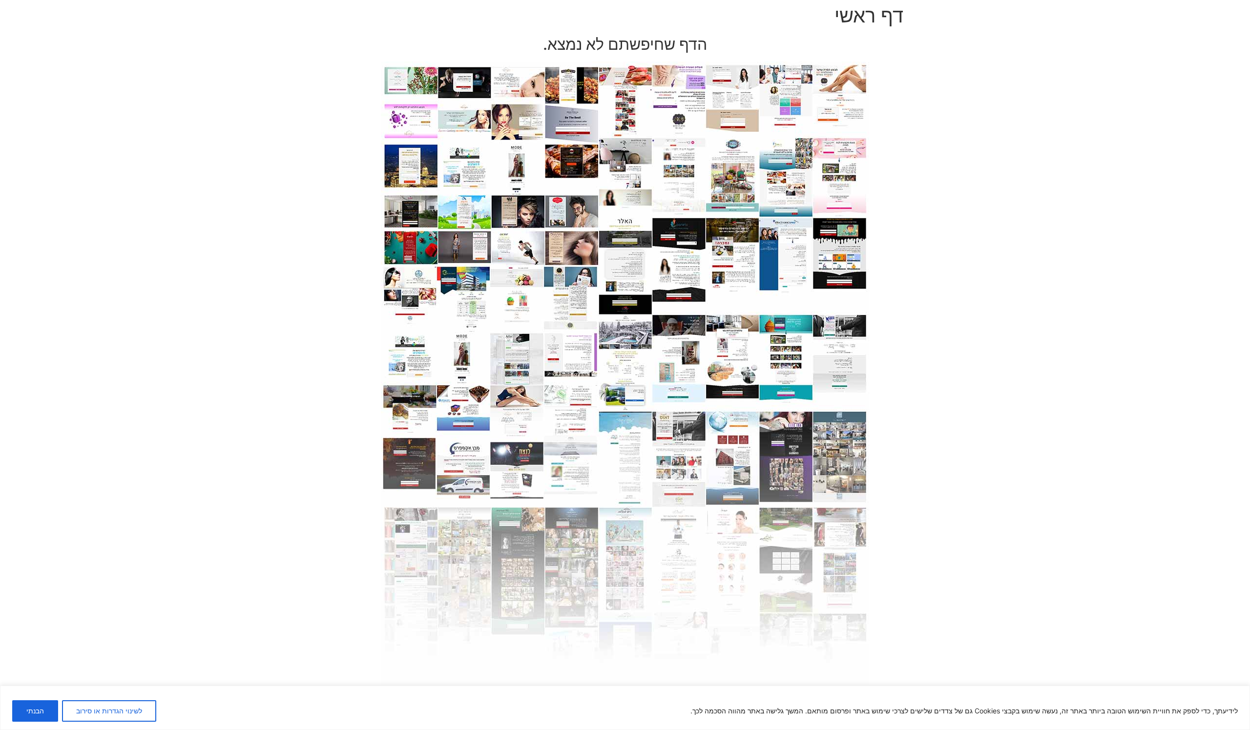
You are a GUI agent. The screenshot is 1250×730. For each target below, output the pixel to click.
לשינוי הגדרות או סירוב (109, 711)
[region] (625, 708)
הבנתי (35, 711)
